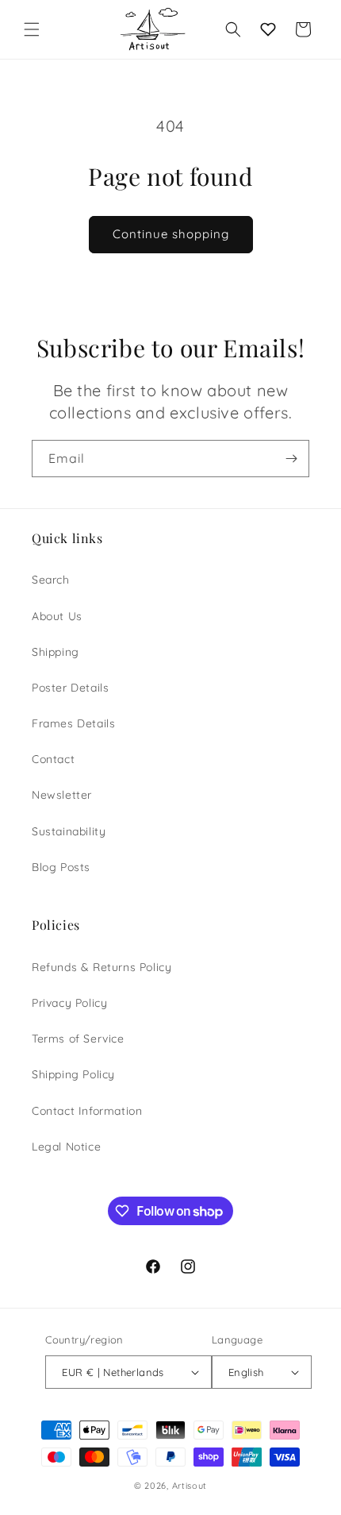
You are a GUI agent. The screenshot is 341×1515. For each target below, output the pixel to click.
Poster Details (70, 687)
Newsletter (62, 795)
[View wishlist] (268, 29)
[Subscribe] (291, 458)
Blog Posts (61, 867)
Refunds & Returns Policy (101, 967)
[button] (31, 29)
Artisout (190, 1485)
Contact (53, 759)
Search (51, 579)
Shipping (55, 652)
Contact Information (87, 1111)
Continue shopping (171, 233)
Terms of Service (78, 1038)
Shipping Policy (73, 1074)
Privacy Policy (69, 1003)
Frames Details (73, 723)
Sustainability (68, 831)
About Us (57, 616)
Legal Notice (66, 1146)
